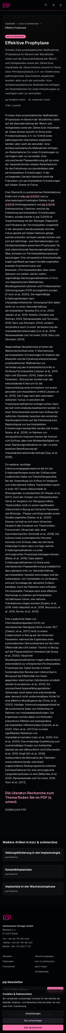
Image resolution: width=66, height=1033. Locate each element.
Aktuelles (7, 956)
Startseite (10, 23)
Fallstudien (8, 961)
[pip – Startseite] (6, 5)
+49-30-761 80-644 (18, 938)
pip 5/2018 (48, 204)
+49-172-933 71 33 (20, 946)
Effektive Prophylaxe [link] (15, 27)
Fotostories (9, 966)
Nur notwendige (33, 1020)
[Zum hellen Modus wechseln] (53, 5)
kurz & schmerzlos (29, 23)
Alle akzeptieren (33, 1027)
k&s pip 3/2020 (30, 196)
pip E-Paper (41, 966)
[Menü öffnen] (60, 5)
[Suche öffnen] (46, 5)
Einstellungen (33, 1013)
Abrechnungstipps (44, 956)
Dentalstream (42, 971)
